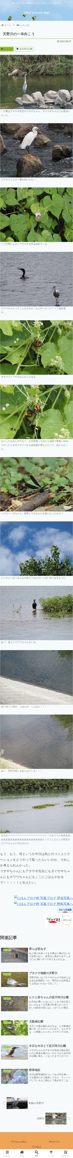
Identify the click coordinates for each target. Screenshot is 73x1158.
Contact (36, 1146)
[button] (65, 724)
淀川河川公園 (25, 49)
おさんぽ (8, 49)
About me (54, 1141)
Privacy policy (19, 1141)
